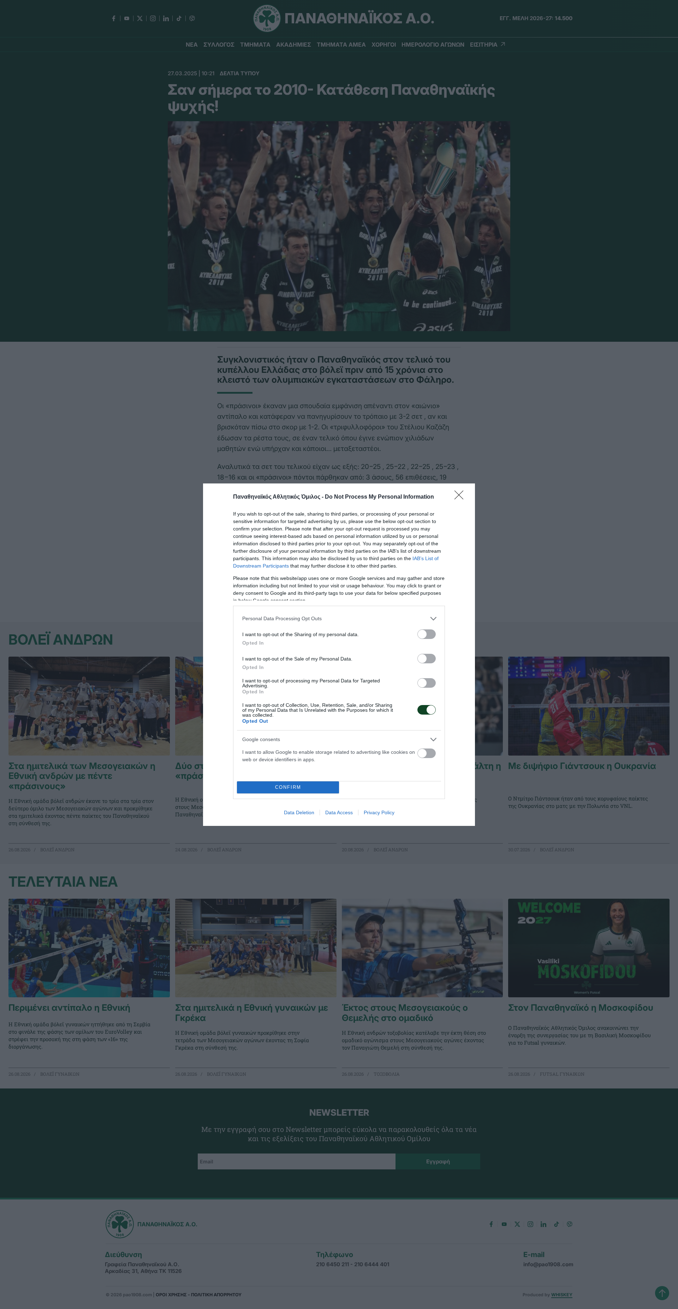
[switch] (426, 634)
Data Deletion (299, 812)
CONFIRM (288, 787)
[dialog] (339, 654)
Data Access (339, 812)
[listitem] (339, 618)
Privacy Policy (379, 812)
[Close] (461, 497)
